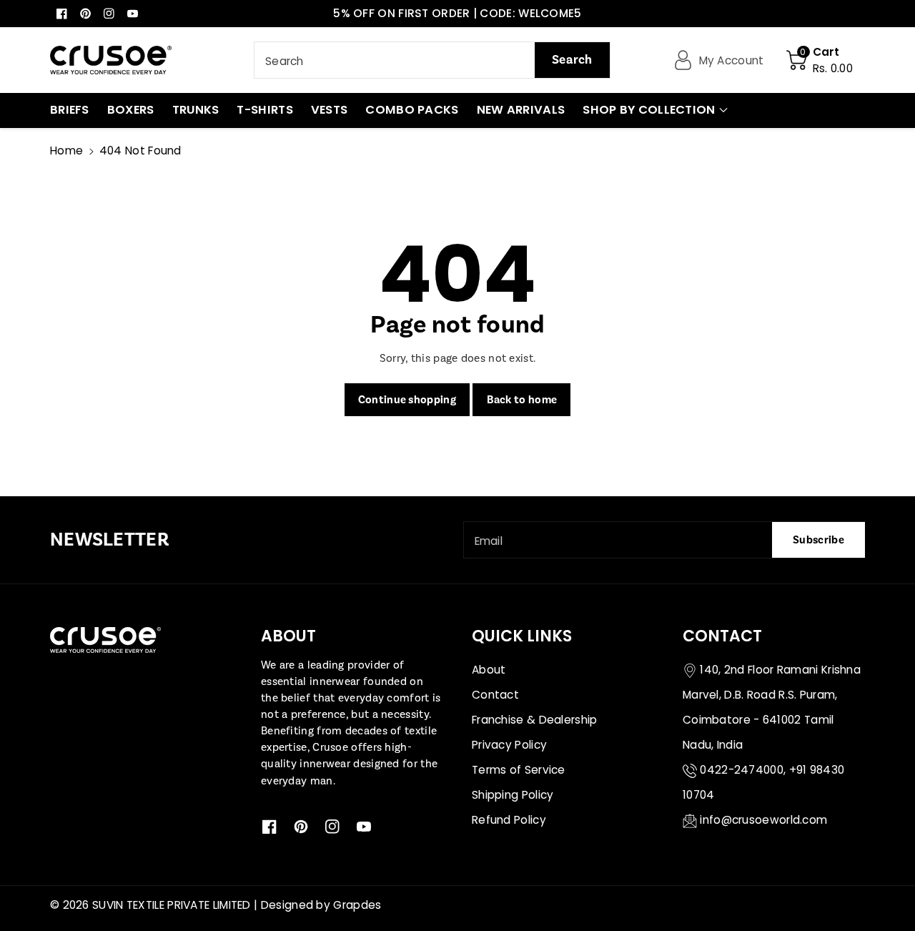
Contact (495, 694)
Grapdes (357, 904)
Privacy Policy (509, 744)
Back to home (522, 400)
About (489, 669)
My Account (731, 60)
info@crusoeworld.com (763, 819)
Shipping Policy (513, 794)
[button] (819, 60)
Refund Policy (509, 819)
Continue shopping (407, 400)
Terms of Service (518, 769)
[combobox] (432, 60)
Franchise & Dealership (535, 719)
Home (66, 150)
